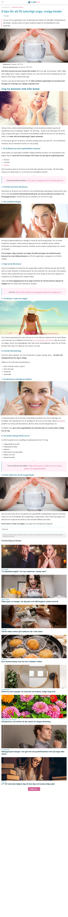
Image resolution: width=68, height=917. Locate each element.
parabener (61, 421)
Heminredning (5, 689)
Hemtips (4, 659)
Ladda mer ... (34, 789)
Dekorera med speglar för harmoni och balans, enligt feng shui (28, 692)
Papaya (6, 165)
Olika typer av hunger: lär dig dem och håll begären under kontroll (29, 601)
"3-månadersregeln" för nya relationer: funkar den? (23, 571)
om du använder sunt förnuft (43, 340)
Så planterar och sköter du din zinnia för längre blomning (25, 722)
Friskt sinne (5, 599)
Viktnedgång (5, 749)
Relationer (4, 569)
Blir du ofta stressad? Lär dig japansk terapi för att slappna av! (38, 292)
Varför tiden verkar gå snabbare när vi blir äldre (22, 631)
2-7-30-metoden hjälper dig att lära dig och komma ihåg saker (28, 784)
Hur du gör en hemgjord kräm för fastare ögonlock (44, 180)
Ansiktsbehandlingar (17, 7)
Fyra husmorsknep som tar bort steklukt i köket (21, 661)
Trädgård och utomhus (9, 719)
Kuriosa (3, 629)
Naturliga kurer (5, 7)
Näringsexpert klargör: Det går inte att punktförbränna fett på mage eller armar (32, 753)
